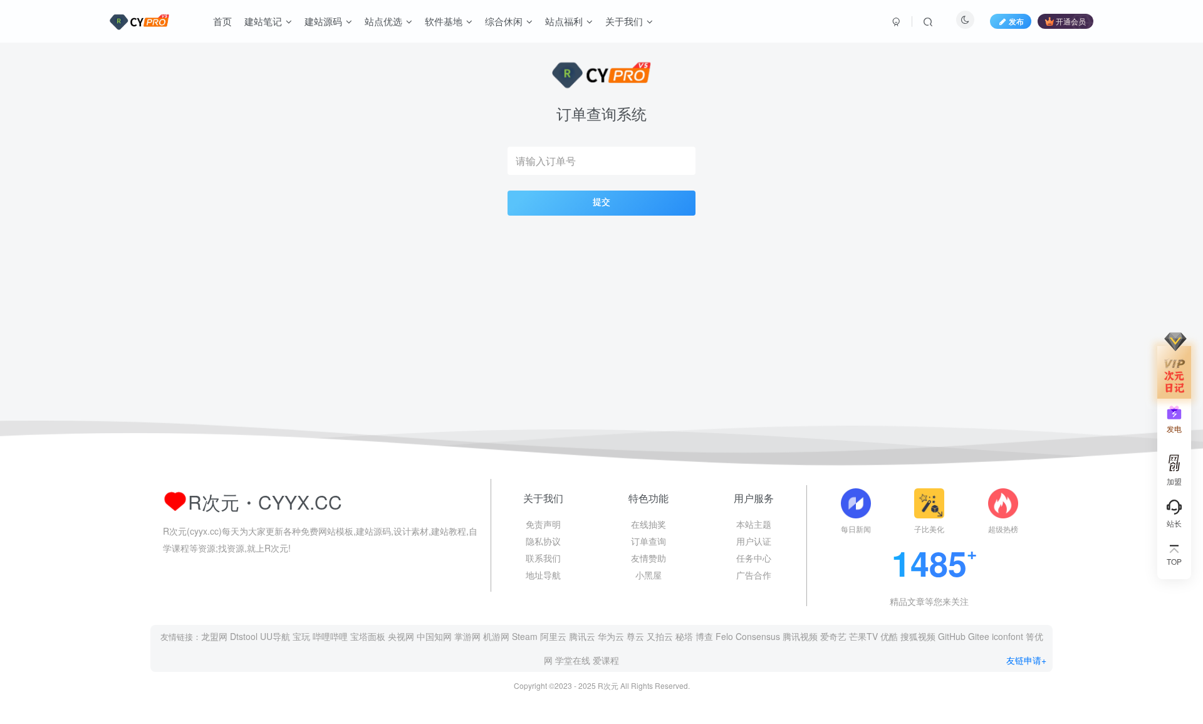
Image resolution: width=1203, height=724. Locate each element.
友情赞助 (648, 558)
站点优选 (383, 21)
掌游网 (467, 636)
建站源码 (323, 21)
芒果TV (863, 636)
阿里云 (553, 636)
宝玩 (301, 636)
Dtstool (244, 636)
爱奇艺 (833, 636)
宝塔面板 (367, 636)
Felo (724, 636)
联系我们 (543, 558)
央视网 (401, 636)
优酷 (889, 636)
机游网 (496, 636)
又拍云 (660, 636)
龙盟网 (214, 636)
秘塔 (684, 636)
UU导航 (275, 636)
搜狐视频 (917, 636)
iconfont (1007, 636)
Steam (525, 636)
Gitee (978, 636)
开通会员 (1071, 21)
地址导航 (543, 575)
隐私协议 (543, 541)
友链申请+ (1026, 660)
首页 (222, 21)
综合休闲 (504, 21)
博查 (704, 636)
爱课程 (606, 660)
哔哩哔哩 (330, 636)
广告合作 (753, 575)
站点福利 (564, 21)
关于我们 (624, 21)
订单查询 (648, 541)
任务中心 (753, 558)
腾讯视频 (800, 636)
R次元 (608, 685)
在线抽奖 (648, 524)
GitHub (952, 636)
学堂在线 (572, 660)
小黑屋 (648, 575)
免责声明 (543, 524)
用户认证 (753, 541)
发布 (1016, 21)
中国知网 (434, 636)
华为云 (611, 636)
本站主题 (753, 524)
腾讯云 (582, 636)
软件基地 (443, 21)
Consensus (758, 636)
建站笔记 (263, 21)
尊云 (635, 636)
